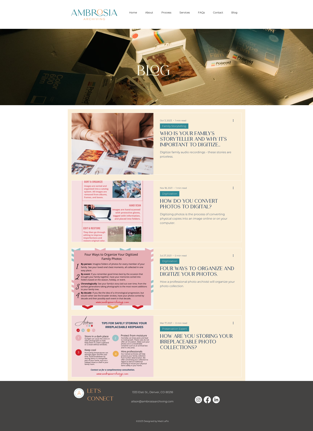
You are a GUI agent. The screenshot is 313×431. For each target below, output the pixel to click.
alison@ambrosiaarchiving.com (152, 401)
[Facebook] (207, 399)
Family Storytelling (174, 126)
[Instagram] (198, 399)
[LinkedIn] (216, 399)
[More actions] (234, 120)
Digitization (169, 193)
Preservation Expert (174, 328)
